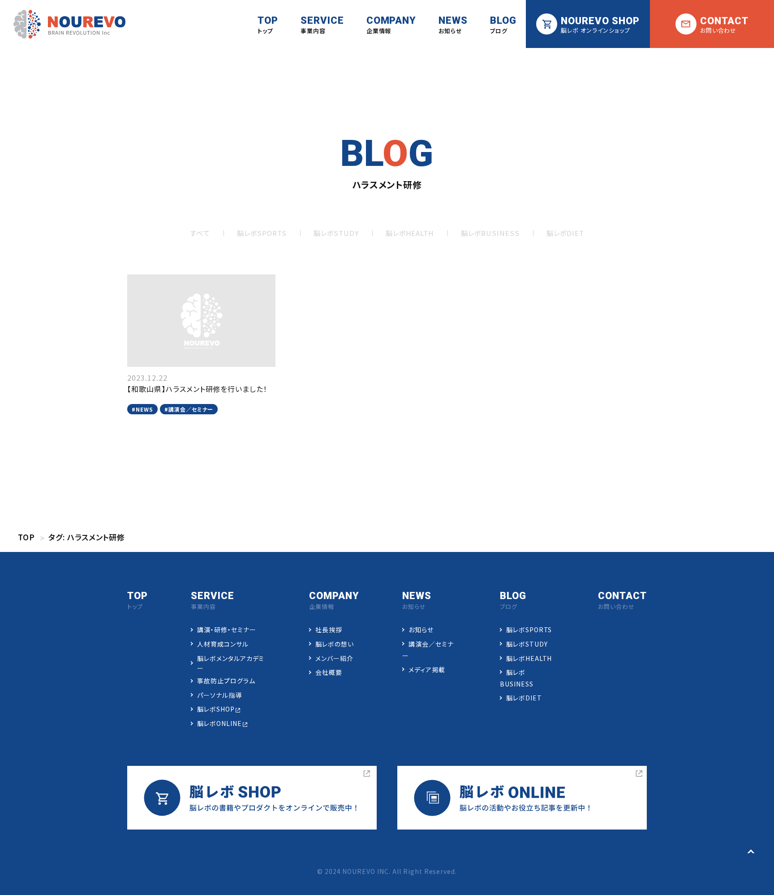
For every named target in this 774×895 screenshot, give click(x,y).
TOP (26, 537)
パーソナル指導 (219, 695)
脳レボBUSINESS (490, 233)
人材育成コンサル (223, 643)
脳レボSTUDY (336, 233)
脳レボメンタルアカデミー (231, 663)
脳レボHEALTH (410, 233)
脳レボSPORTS (262, 233)
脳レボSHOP (216, 708)
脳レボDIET (565, 233)
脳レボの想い (334, 643)
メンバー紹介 (334, 658)
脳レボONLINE (219, 723)
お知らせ (421, 629)
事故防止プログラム (226, 680)
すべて (200, 233)
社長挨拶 (328, 629)
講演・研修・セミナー (226, 629)
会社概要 (328, 672)
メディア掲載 (426, 669)
